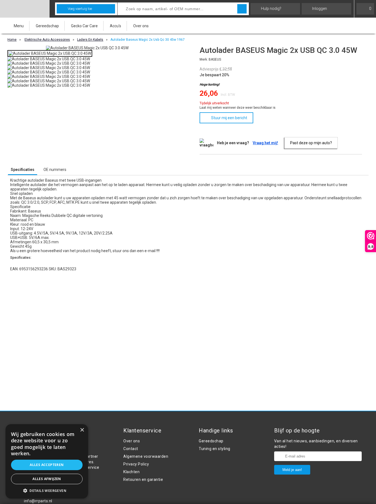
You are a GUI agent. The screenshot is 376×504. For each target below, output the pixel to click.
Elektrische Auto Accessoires (47, 40)
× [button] (82, 430)
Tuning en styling (214, 448)
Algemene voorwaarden (145, 456)
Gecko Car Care (84, 26)
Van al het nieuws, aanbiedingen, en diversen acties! (316, 444)
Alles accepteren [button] (47, 464)
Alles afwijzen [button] (46, 478)
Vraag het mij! (265, 143)
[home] (25, 9)
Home (12, 40)
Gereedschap (47, 26)
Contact (130, 448)
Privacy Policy (136, 464)
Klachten (131, 472)
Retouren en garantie (143, 479)
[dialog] (47, 461)
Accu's (115, 26)
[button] (47, 490)
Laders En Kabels (90, 40)
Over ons (141, 26)
